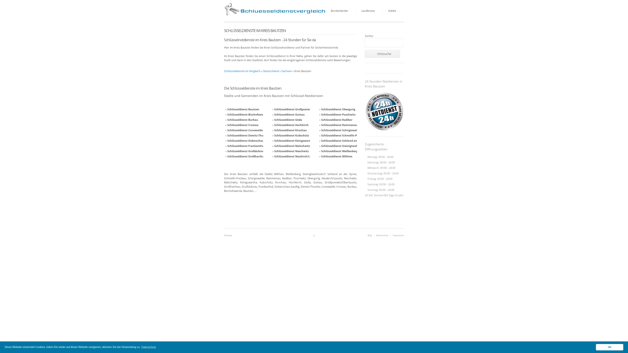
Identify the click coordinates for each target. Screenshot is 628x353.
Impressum (398, 235)
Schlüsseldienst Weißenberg (339, 151)
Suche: (369, 36)
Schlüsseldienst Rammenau (339, 125)
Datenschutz (382, 235)
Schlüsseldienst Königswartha (294, 141)
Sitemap (228, 235)
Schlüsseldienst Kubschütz (291, 135)
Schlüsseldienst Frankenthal (246, 146)
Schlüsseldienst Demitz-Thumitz (248, 135)
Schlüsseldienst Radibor (336, 120)
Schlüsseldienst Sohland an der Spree (345, 141)
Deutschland (271, 71)
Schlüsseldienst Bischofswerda (247, 114)
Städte (392, 11)
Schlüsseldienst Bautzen (243, 109)
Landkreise (368, 11)
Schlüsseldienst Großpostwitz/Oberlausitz (301, 109)
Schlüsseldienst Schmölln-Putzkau (343, 135)
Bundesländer (339, 11)
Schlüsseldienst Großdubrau (245, 151)
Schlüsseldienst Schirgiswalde (340, 130)
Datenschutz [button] (148, 347)
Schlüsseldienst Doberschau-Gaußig (250, 141)
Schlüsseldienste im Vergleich (242, 71)
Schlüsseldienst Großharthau (246, 156)
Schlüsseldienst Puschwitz (338, 114)
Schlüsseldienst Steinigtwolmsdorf (343, 146)
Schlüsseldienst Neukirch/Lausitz (296, 156)
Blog (370, 235)
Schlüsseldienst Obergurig (338, 109)
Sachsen (286, 71)
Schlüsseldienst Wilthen (336, 156)
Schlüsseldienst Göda (288, 120)
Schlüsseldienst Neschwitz (291, 151)
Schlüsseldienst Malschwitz (292, 146)
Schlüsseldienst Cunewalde (245, 130)
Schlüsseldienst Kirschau (290, 130)
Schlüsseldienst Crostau (243, 125)
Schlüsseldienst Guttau (289, 114)
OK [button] (609, 347)
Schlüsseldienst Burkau (242, 120)
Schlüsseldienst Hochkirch (291, 125)
